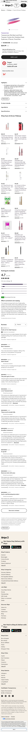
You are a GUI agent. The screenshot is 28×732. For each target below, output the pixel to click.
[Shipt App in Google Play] (16, 547)
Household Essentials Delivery (9, 580)
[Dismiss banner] (2, 1)
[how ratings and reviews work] (11, 281)
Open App (24, 1)
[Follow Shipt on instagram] (6, 696)
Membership (4, 594)
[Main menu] (2, 5)
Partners (3, 615)
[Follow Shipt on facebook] (2, 696)
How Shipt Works (6, 590)
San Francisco (5, 658)
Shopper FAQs (5, 649)
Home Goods (5, 559)
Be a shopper (5, 638)
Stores (3, 592)
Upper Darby (5, 679)
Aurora (3, 675)
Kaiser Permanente (6, 690)
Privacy (13, 716)
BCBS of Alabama (6, 693)
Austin (3, 656)
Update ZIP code (12, 66)
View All (3, 565)
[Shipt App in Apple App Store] (5, 547)
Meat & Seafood (6, 563)
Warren (3, 677)
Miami (3, 660)
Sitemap (3, 618)
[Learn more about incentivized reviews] (7, 405)
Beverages (4, 557)
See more (15, 403)
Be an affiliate (5, 642)
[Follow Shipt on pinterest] (9, 696)
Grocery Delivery (6, 572)
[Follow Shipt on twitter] (13, 696)
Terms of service (5, 716)
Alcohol (3, 555)
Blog (2, 613)
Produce (3, 561)
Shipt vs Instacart (6, 598)
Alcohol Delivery (5, 574)
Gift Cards (4, 596)
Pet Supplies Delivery (7, 576)
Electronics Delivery (6, 578)
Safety (3, 646)
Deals (2, 600)
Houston (3, 662)
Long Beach (4, 681)
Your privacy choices (10, 718)
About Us (3, 607)
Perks (2, 644)
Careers (3, 609)
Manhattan (4, 664)
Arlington (3, 673)
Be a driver (4, 640)
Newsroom (4, 611)
